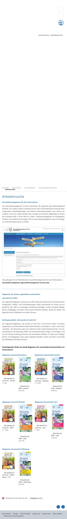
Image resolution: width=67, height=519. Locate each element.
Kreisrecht (27, 21)
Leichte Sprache (43, 35)
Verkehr (29, 3)
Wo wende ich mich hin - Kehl (8, 426)
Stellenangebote (7, 26)
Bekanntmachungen (39, 15)
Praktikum (43, 26)
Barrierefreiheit (25, 514)
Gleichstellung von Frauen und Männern (16, 17)
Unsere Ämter (5, 8)
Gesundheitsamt (29, 188)
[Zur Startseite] (12, 48)
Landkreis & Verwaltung (8, 10)
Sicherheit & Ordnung (9, 6)
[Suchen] (61, 16)
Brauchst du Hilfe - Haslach (56, 387)
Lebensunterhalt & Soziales (16, 3)
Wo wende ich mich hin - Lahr (41, 426)
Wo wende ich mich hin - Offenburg (8, 475)
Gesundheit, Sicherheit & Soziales (26, 12)
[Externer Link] (33, 252)
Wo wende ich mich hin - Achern (8, 379)
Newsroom (4, 30)
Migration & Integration (47, 3)
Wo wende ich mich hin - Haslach (42, 380)
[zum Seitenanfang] (63, 507)
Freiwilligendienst (54, 26)
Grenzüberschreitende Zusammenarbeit (46, 17)
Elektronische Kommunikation (14, 516)
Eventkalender (19, 26)
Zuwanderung (50, 12)
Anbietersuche (10, 189)
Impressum (36, 514)
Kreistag (3, 19)
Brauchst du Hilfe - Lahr (56, 434)
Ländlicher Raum (7, 15)
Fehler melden (57, 514)
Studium (36, 26)
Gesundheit (30, 6)
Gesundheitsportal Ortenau (48, 188)
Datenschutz (46, 514)
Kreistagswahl (36, 21)
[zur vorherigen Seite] (58, 507)
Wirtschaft (21, 6)
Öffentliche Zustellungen (25, 32)
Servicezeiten (6, 514)
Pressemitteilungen (8, 32)
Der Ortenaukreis (7, 12)
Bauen (3, 3)
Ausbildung (28, 26)
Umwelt (37, 6)
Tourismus (27, 15)
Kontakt (15, 514)
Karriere (3, 24)
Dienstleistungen (6, 1)
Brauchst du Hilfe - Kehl (23, 437)
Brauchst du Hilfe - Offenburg (24, 481)
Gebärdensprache (57, 35)
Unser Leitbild (6, 28)
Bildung (42, 12)
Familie (35, 3)
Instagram (33, 498)
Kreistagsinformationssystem (12, 21)
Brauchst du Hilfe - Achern (23, 387)
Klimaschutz (18, 15)
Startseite (5, 188)
